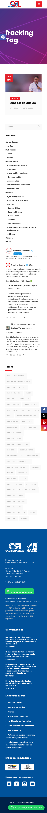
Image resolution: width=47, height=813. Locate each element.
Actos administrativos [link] (17, 165)
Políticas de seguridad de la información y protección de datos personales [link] (19, 745)
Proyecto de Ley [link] (14, 484)
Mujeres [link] (11, 219)
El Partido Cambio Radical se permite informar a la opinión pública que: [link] (18, 683)
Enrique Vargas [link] (18, 328)
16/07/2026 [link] (9, 676)
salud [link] (32, 513)
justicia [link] (11, 461)
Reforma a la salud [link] (28, 490)
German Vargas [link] (14, 438)
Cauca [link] (28, 393)
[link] (3, 37)
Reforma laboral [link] (15, 495)
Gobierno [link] (11, 450)
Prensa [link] (11, 712)
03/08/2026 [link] (10, 659)
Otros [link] (8, 242)
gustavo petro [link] (26, 450)
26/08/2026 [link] (10, 647)
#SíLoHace (25, 281)
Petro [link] (23, 478)
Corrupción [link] (33, 410)
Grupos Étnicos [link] (15, 212)
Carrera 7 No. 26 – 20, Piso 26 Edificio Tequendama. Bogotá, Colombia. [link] (17, 573)
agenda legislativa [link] (16, 376)
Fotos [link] (9, 154)
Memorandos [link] (13, 181)
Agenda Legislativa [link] (15, 196)
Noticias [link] (9, 192)
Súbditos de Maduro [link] (23, 103)
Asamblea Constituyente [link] (18, 381)
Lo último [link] (11, 234)
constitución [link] (13, 404)
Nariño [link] (10, 473)
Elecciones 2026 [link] (15, 177)
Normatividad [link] (11, 161)
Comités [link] (10, 204)
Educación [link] (27, 421)
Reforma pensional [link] (16, 501)
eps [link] (23, 427)
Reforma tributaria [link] (16, 513)
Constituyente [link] (30, 404)
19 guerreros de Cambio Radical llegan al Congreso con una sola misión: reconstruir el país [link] (20, 654)
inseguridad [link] (32, 456)
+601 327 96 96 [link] (20, 582)
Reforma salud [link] (14, 507)
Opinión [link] (15, 98)
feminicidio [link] (34, 427)
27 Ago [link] (31, 265)
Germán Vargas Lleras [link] (17, 444)
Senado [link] (24, 518)
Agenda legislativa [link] (16, 707)
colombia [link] (11, 399)
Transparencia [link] (14, 730)
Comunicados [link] (11, 142)
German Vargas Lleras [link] (24, 108)
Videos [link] (10, 157)
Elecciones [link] (12, 427)
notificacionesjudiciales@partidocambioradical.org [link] (22, 601)
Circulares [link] (11, 169)
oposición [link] (22, 473)
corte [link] (10, 416)
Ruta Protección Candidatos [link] (21, 726)
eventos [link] (9, 146)
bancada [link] (11, 387)
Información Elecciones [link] (17, 173)
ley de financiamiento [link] (17, 467)
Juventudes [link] (13, 216)
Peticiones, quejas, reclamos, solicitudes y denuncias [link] (20, 736)
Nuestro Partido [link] (15, 703)
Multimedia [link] (10, 150)
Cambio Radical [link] (18, 265)
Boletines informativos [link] (17, 200)
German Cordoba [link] (14, 433)
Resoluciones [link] (13, 188)
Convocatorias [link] (13, 223)
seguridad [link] (12, 518)
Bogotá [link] (22, 387)
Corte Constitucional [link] (27, 416)
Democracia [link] (12, 421)
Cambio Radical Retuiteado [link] (24, 324)
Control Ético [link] (14, 208)
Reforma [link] (11, 490)
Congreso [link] (24, 399)
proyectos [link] (31, 484)
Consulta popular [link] (15, 410)
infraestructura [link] (15, 456)
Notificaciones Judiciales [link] (18, 185)
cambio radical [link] (14, 393)
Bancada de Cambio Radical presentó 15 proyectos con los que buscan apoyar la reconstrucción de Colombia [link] (21, 640)
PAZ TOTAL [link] (11, 478)
